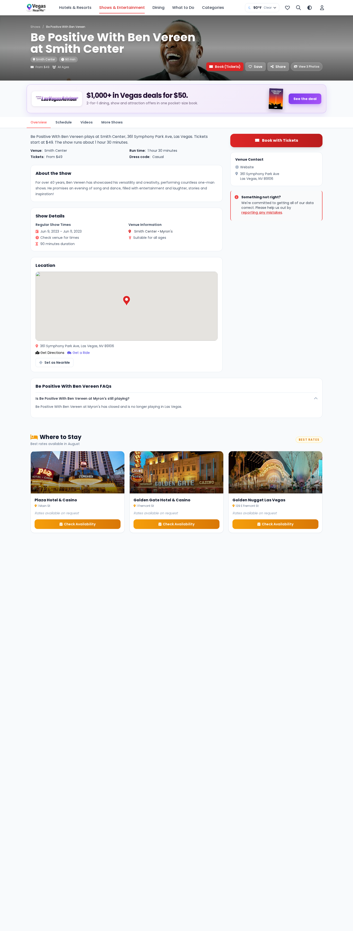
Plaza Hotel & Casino (56, 500)
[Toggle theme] (309, 7)
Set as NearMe (57, 362)
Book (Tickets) (228, 66)
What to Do (183, 7)
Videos (86, 122)
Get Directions (52, 352)
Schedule (63, 122)
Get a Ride (81, 352)
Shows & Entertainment (122, 7)
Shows (35, 27)
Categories (213, 7)
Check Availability (80, 524)
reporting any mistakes (261, 212)
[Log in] (322, 7)
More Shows (112, 122)
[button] (126, 301)
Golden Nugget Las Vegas (258, 500)
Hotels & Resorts (75, 7)
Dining (158, 7)
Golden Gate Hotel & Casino (162, 500)
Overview (38, 122)
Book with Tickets (279, 140)
